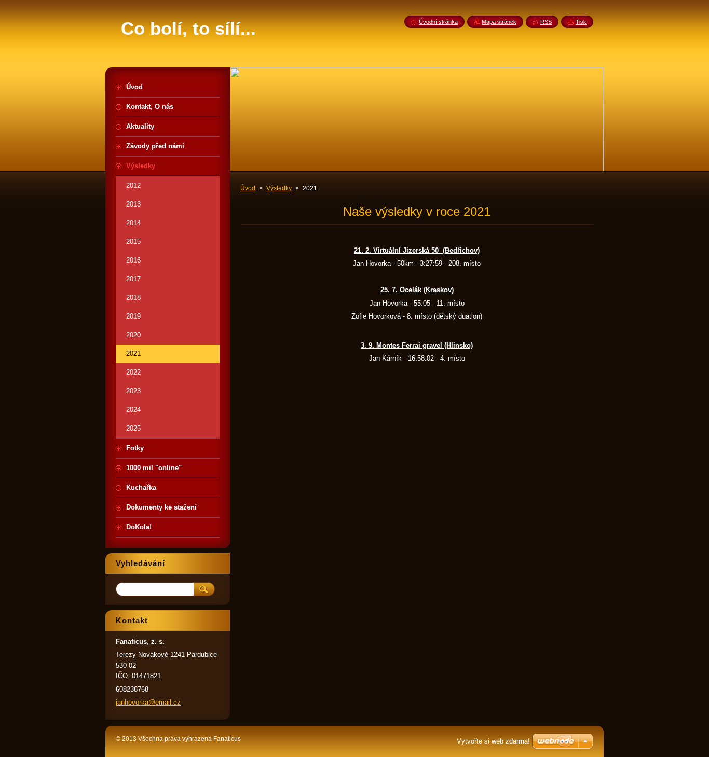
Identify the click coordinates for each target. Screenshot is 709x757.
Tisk (581, 22)
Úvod (247, 188)
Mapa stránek (499, 22)
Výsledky (279, 188)
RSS (546, 22)
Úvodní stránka (438, 22)
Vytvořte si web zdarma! (493, 741)
